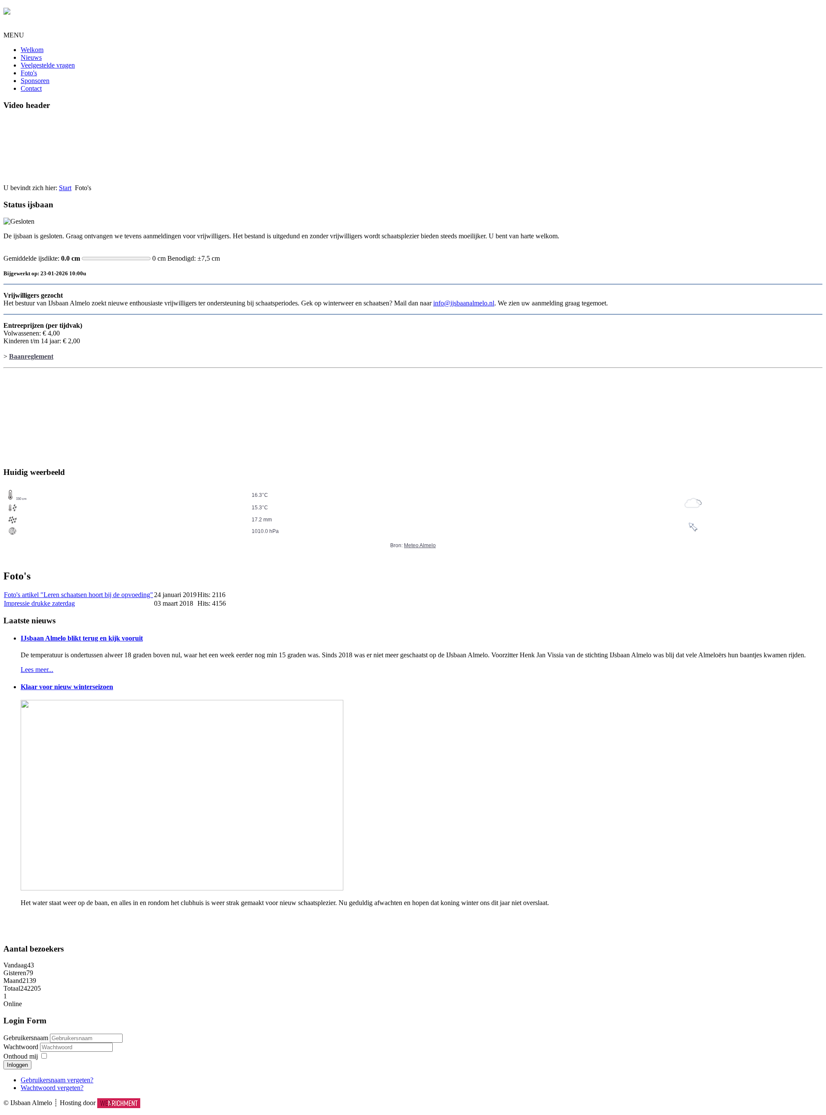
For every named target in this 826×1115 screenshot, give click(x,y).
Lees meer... (37, 669)
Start (65, 187)
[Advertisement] (46, 415)
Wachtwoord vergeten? (52, 1087)
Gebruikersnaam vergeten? (57, 1080)
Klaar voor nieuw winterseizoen (67, 686)
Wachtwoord (21, 1046)
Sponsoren (35, 80)
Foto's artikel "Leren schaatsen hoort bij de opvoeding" (78, 594)
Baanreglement (31, 356)
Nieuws (31, 57)
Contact (31, 88)
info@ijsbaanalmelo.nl (463, 303)
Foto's (29, 73)
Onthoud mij (20, 1056)
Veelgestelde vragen (48, 65)
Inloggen (17, 1065)
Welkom (32, 49)
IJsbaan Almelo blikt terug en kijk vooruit (82, 638)
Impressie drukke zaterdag (39, 603)
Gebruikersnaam (25, 1037)
